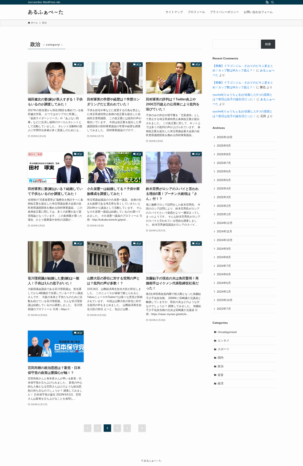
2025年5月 (224, 180)
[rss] (267, 2)
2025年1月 (224, 214)
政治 (220, 366)
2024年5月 (224, 283)
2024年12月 (225, 223)
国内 (220, 357)
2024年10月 (225, 240)
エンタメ (223, 340)
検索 (268, 44)
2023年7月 (224, 308)
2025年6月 (224, 171)
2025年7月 (224, 163)
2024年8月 (224, 257)
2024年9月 (224, 248)
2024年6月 (224, 274)
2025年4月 (224, 188)
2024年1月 (224, 291)
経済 (220, 383)
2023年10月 (225, 300)
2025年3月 (224, 197)
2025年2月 (224, 205)
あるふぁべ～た (46, 11)
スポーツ (223, 349)
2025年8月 (224, 154)
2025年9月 (224, 145)
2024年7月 (224, 265)
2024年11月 (224, 231)
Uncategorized (227, 332)
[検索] (272, 2)
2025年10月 (225, 137)
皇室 (220, 375)
